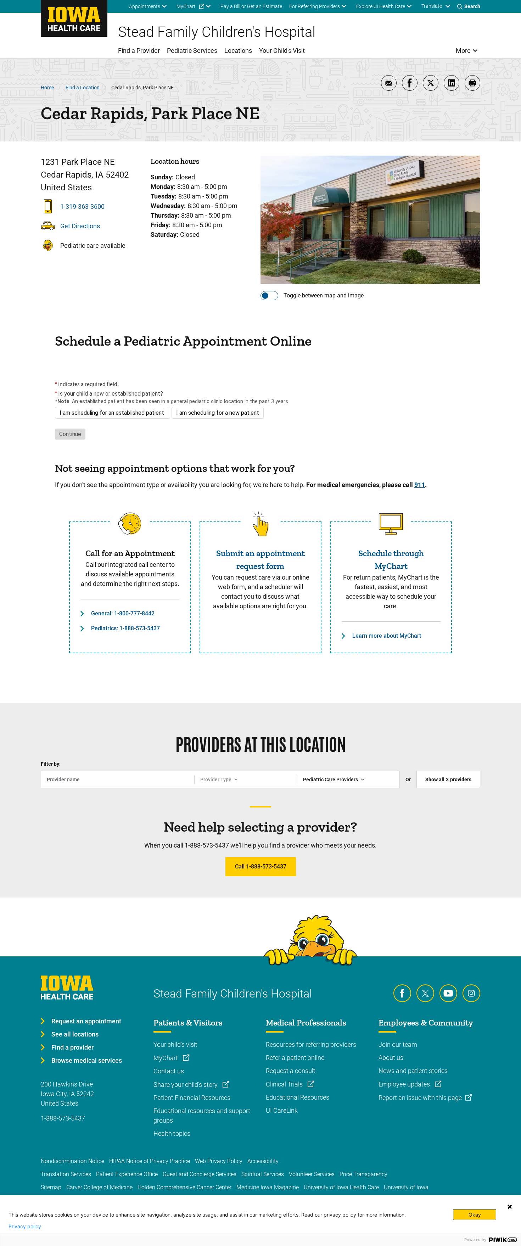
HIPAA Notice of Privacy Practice (149, 1161)
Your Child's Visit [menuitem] (282, 50)
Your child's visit (175, 1044)
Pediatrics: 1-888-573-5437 (125, 628)
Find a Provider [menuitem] (139, 50)
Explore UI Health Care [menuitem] (380, 6)
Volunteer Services (312, 1174)
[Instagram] (471, 993)
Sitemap (51, 1187)
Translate (431, 6)
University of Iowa (406, 1187)
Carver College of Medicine (99, 1187)
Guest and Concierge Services (199, 1174)
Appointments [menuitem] (144, 6)
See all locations (75, 1034)
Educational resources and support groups (201, 1115)
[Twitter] (425, 993)
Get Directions (80, 226)
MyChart (166, 1058)
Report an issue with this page (420, 1097)
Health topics (171, 1133)
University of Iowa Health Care (341, 1187)
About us (391, 1057)
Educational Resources (297, 1097)
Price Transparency (363, 1174)
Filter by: (51, 764)
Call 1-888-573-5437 (260, 866)
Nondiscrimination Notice (72, 1161)
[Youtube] (448, 993)
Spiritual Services (262, 1174)
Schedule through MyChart (391, 559)
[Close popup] (509, 1206)
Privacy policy (25, 1226)
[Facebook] (402, 993)
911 (419, 484)
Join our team (398, 1044)
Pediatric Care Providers (330, 779)
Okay (475, 1215)
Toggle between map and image (324, 295)
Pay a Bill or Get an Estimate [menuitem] (251, 6)
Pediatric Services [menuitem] (192, 50)
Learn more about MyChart (386, 635)
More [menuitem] (463, 50)
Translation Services (66, 1174)
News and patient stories (413, 1070)
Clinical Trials (285, 1084)
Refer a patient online (295, 1057)
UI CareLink (282, 1110)
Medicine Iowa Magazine (267, 1187)
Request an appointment (86, 1021)
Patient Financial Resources (191, 1097)
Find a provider (72, 1047)
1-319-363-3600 (82, 206)
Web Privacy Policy (218, 1161)
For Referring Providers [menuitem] (314, 6)
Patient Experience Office (127, 1174)
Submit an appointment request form (260, 559)
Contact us (168, 1071)
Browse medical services (86, 1060)
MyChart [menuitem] (186, 6)
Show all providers (448, 779)
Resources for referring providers (311, 1044)
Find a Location (83, 87)
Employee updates (405, 1084)
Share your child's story (186, 1084)
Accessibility (263, 1161)
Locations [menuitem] (238, 50)
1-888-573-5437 (63, 1118)
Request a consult (290, 1070)
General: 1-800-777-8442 (123, 613)
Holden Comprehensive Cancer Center (184, 1187)
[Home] (74, 18)
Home (47, 87)
